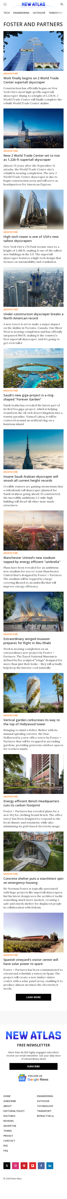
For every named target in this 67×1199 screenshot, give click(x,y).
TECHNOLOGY (45, 1106)
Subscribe (33, 1066)
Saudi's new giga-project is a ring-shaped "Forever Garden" (28, 397)
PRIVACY (8, 1135)
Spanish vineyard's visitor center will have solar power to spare (30, 962)
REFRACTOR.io (45, 1116)
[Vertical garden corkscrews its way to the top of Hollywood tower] (33, 693)
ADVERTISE (9, 1125)
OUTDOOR (39, 12)
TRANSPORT (56, 12)
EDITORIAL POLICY (14, 1111)
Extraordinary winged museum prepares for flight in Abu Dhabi (27, 641)
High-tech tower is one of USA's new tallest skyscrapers (31, 239)
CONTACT (9, 1140)
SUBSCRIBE (9, 1101)
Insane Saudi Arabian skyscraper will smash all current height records (30, 478)
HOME (7, 1096)
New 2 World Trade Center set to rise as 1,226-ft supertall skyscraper (31, 157)
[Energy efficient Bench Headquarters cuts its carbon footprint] (33, 774)
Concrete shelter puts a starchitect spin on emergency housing (33, 880)
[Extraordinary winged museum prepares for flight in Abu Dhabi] (33, 611)
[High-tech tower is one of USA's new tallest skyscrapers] (33, 209)
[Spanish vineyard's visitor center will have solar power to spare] (33, 932)
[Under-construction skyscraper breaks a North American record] (33, 287)
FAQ (5, 1150)
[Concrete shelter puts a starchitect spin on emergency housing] (33, 851)
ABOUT (7, 1106)
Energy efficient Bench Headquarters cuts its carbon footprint (31, 803)
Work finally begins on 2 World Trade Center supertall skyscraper (31, 80)
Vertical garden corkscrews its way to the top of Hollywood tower (31, 722)
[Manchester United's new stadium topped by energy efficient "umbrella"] (33, 530)
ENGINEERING (21, 12)
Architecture (10, 74)
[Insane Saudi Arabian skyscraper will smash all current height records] (33, 449)
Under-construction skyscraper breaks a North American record (33, 316)
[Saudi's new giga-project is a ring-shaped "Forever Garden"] (33, 368)
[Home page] (33, 6)
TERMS (7, 1130)
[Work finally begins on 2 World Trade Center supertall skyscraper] (33, 51)
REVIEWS (8, 1120)
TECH (6, 12)
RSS (5, 1145)
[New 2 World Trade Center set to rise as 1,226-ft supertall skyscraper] (33, 128)
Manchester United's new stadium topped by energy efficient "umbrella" (31, 560)
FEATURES (9, 1116)
